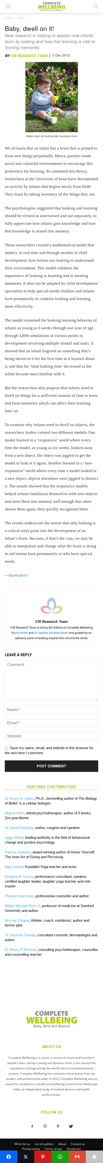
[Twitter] (71, 1126)
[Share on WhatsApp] (60, 1157)
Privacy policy (31, 1149)
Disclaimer (74, 1149)
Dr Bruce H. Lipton (19, 798)
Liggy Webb (14, 837)
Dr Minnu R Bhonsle (20, 950)
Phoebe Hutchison (19, 896)
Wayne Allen (14, 813)
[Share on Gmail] (77, 1157)
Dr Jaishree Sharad (20, 935)
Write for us (22, 1144)
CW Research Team (29, 56)
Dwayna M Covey (19, 876)
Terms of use (53, 1149)
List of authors (44, 1144)
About (62, 1144)
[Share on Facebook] (8, 1157)
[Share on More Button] (94, 1157)
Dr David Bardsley (19, 828)
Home (9, 18)
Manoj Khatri (19, 633)
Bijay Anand (14, 867)
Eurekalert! (18, 575)
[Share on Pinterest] (43, 1157)
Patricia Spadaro (18, 852)
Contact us (78, 1144)
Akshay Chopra (17, 920)
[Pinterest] (58, 1126)
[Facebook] (32, 1126)
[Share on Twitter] (25, 1157)
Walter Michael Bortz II (22, 906)
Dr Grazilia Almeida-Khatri (51, 633)
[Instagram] (45, 1126)
